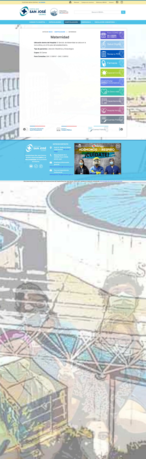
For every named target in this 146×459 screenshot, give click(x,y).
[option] (41, 129)
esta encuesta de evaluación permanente (111, 181)
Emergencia (86, 22)
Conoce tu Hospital (37, 22)
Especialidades (55, 22)
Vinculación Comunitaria (105, 22)
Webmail (76, 2)
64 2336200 (42, 2)
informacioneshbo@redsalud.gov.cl (61, 167)
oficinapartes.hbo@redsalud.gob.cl (61, 174)
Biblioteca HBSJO (101, 2)
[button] (24, 129)
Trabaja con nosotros (87, 2)
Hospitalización (71, 22)
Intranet (111, 2)
